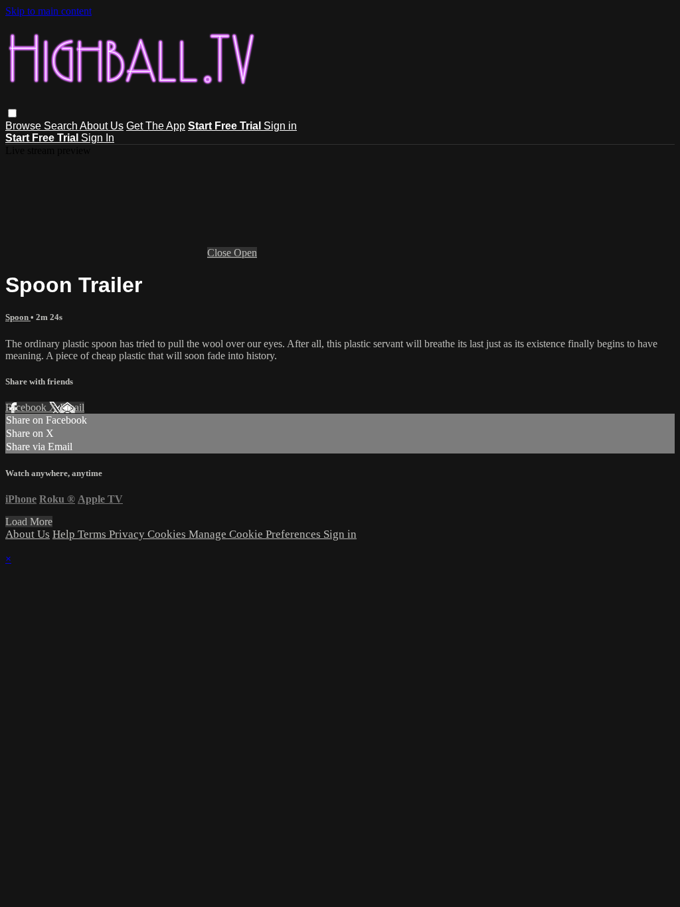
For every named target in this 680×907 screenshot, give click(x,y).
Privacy (128, 534)
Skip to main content (48, 11)
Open (245, 252)
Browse (24, 125)
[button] (12, 113)
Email (72, 407)
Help (65, 534)
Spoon (18, 317)
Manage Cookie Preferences (256, 534)
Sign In (97, 137)
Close (220, 252)
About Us (102, 125)
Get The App (155, 125)
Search (62, 125)
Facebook (27, 407)
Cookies (168, 534)
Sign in (280, 125)
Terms (93, 534)
